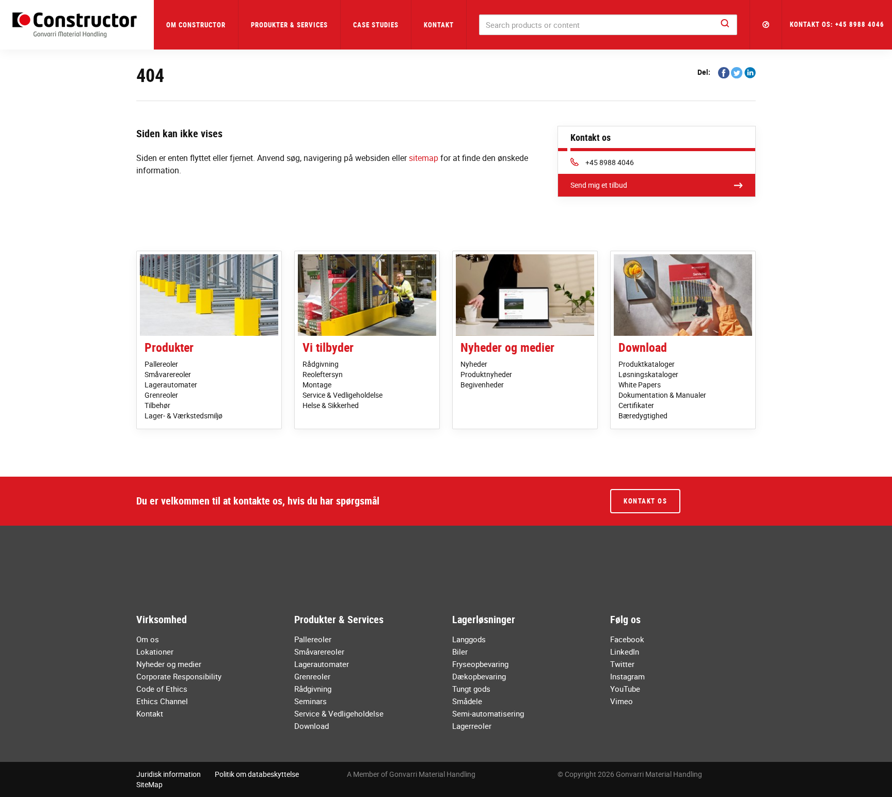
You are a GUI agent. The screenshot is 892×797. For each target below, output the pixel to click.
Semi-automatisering (488, 713)
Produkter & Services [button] (289, 24)
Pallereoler (161, 364)
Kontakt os (645, 501)
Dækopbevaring (479, 676)
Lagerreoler (471, 726)
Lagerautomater (171, 384)
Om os (147, 639)
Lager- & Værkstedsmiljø (183, 415)
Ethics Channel (162, 701)
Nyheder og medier (507, 347)
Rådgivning (320, 364)
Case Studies (376, 24)
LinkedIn (624, 651)
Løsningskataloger (648, 374)
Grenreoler (161, 395)
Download (642, 347)
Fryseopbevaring (480, 664)
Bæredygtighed (642, 415)
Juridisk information (168, 774)
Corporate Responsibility (178, 676)
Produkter (169, 347)
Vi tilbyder (328, 347)
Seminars (310, 701)
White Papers (639, 384)
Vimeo (621, 701)
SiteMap (149, 784)
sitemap (423, 158)
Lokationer (154, 651)
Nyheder (473, 364)
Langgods (469, 639)
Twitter (622, 664)
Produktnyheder (486, 374)
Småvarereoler (168, 374)
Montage (316, 384)
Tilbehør (157, 405)
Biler (460, 651)
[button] (766, 25)
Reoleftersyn (322, 374)
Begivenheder (482, 384)
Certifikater (636, 405)
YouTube (625, 689)
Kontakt (439, 24)
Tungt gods (471, 689)
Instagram (627, 676)
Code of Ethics (161, 689)
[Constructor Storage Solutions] (76, 25)
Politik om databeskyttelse (257, 774)
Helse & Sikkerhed (330, 405)
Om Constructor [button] (196, 24)
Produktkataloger (646, 364)
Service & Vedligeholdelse (342, 395)
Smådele (467, 701)
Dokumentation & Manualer (662, 395)
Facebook (627, 639)
